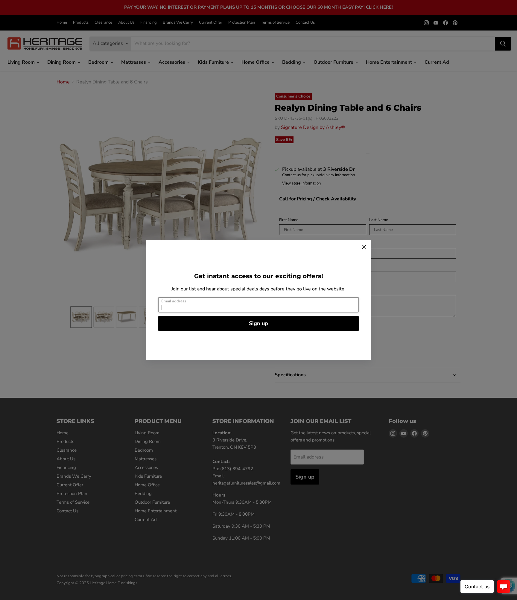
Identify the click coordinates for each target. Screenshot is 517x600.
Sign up (258, 323)
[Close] (364, 246)
